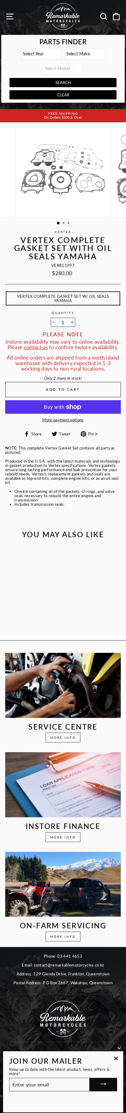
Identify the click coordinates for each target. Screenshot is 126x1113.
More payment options (62, 420)
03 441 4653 (69, 956)
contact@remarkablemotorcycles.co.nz (69, 965)
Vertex (63, 232)
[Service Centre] (63, 685)
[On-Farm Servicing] (63, 884)
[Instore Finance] (63, 784)
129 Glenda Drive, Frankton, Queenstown (71, 973)
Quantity (63, 313)
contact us (36, 347)
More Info (63, 737)
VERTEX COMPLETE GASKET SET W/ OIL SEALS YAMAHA (63, 298)
